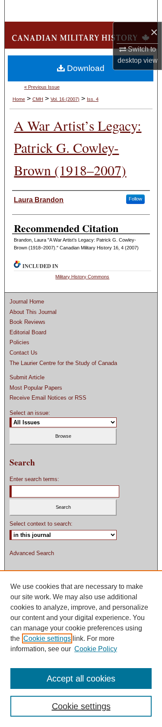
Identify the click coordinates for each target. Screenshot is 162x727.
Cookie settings (47, 638)
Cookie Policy (95, 649)
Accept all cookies (81, 678)
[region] (81, 648)
